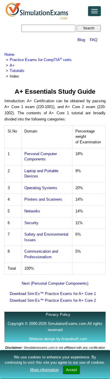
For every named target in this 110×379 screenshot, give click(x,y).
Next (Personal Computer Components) (55, 283)
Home (9, 54)
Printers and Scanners (43, 199)
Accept (71, 370)
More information (44, 370)
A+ (12, 65)
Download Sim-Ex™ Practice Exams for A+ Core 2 (53, 300)
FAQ (93, 40)
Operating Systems (40, 188)
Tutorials (17, 70)
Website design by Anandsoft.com (58, 339)
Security (31, 223)
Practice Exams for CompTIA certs (41, 60)
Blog (81, 40)
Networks (32, 211)
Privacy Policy (58, 314)
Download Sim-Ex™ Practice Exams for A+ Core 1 (53, 293)
